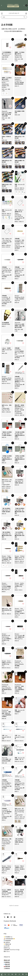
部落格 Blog (7, 948)
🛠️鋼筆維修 (7, 962)
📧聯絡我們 (7, 964)
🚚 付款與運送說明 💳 (9, 938)
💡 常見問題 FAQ (8, 937)
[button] (2, 13)
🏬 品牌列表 (7, 942)
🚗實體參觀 (7, 966)
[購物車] (5, 974)
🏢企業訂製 (6, 946)
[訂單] (22, 974)
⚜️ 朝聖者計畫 (7, 944)
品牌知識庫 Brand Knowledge (12, 949)
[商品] (2, 974)
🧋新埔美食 (7, 968)
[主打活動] (16, 974)
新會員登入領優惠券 (13, 6)
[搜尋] (24, 17)
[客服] (26, 974)
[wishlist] (9, 974)
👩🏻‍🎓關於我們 (7, 960)
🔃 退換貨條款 (7, 940)
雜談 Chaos (7, 951)
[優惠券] (12, 974)
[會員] (19, 974)
